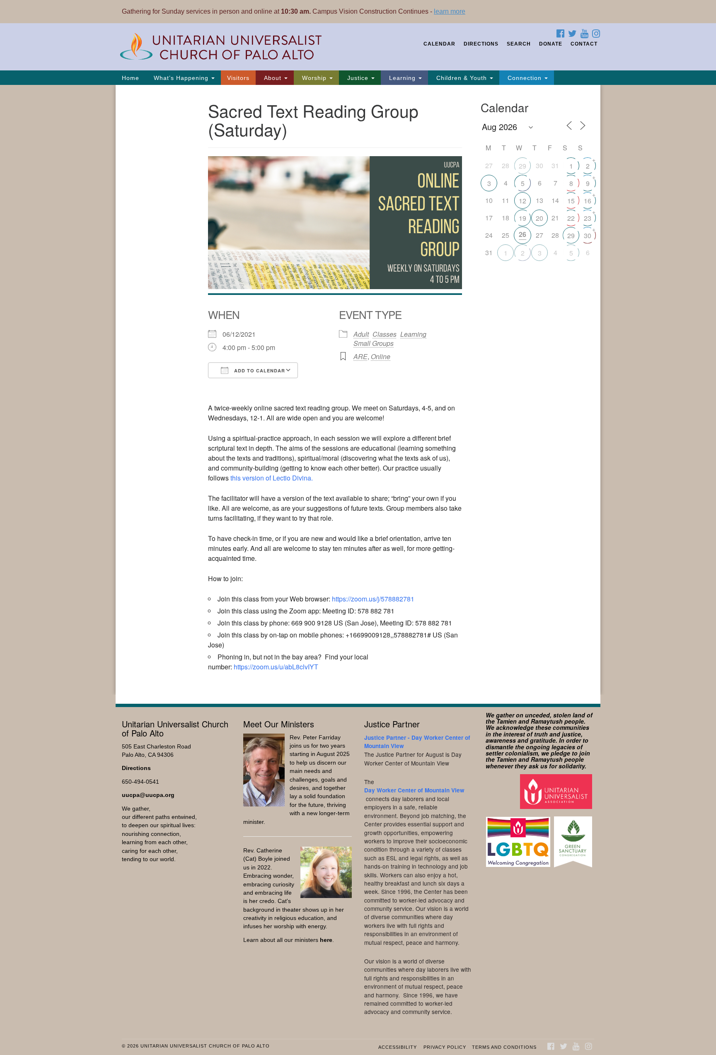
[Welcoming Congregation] (519, 838)
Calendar (439, 43)
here (326, 940)
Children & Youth (461, 78)
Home (130, 78)
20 (539, 218)
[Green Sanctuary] (574, 838)
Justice (357, 78)
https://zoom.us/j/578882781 (373, 599)
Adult (361, 334)
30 (587, 235)
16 (587, 200)
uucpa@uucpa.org (148, 795)
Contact (584, 43)
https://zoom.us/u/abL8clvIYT (276, 666)
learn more (449, 11)
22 (571, 218)
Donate (550, 43)
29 (522, 166)
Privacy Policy (444, 1047)
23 (587, 218)
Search (519, 43)
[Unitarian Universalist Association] (557, 791)
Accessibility (397, 1047)
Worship (314, 78)
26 (522, 234)
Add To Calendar (258, 370)
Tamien (506, 721)
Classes (385, 334)
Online (380, 356)
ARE (360, 356)
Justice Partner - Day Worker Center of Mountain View (417, 742)
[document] (358, 390)
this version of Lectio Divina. (271, 478)
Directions (481, 43)
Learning (402, 78)
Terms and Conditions (504, 1047)
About (272, 78)
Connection (525, 78)
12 (522, 200)
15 (571, 200)
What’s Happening (181, 78)
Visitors (238, 78)
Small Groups (373, 343)
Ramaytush (547, 721)
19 (522, 218)
